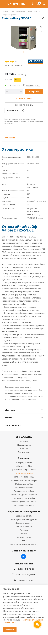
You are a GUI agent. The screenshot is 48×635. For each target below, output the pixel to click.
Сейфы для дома (24, 462)
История (24, 441)
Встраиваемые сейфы (24, 491)
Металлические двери (24, 505)
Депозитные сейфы (24, 487)
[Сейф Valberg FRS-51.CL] (24, 38)
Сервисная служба (24, 515)
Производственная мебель (24, 501)
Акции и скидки (24, 537)
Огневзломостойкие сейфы (24, 480)
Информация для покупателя (24, 511)
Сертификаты (24, 452)
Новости (24, 448)
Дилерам (24, 530)
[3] (11, 62)
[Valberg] (35, 61)
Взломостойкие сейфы (24, 476)
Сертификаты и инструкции (24, 519)
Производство (24, 445)
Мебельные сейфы (24, 484)
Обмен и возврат (24, 526)
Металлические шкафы (24, 498)
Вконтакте (23, 556)
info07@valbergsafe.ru (26, 574)
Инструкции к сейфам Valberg (24, 544)
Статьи (24, 540)
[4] (13, 62)
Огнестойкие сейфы (24, 473)
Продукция (24, 458)
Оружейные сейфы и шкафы (24, 469)
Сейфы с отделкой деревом (24, 494)
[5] (15, 62)
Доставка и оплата (24, 523)
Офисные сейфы (24, 466)
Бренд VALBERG (24, 436)
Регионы (24, 533)
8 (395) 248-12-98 (26, 569)
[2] (8, 62)
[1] (6, 62)
